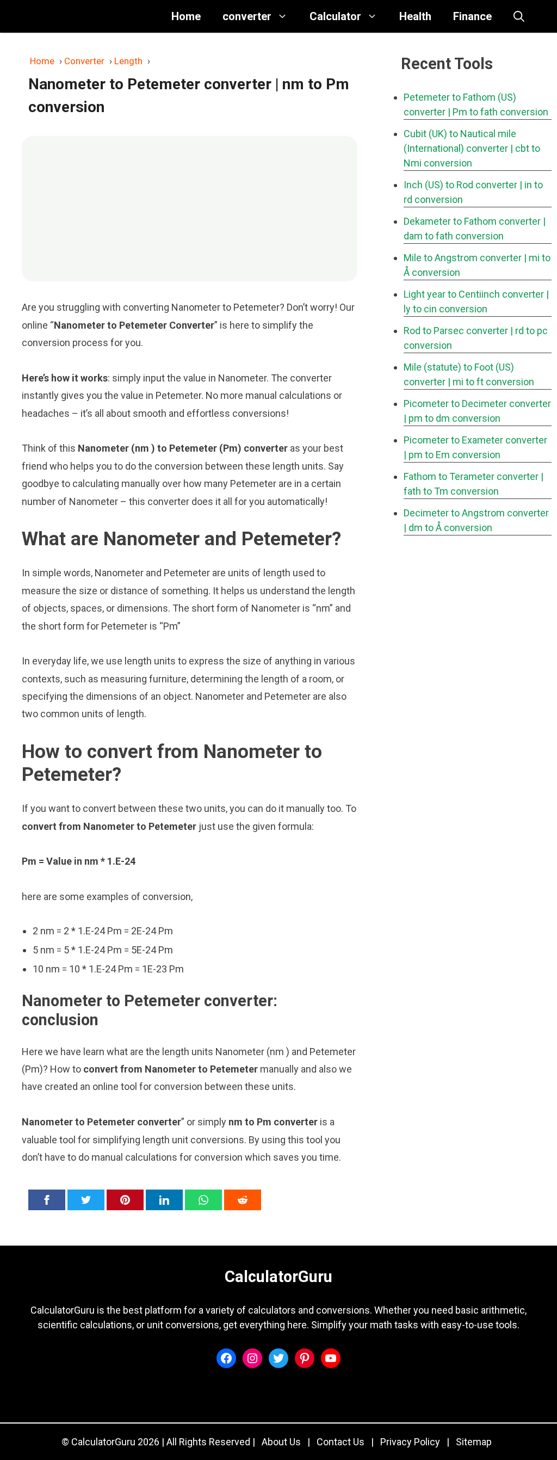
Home (186, 16)
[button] (519, 16)
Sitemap (474, 1441)
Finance (472, 16)
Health (415, 16)
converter (246, 16)
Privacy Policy (410, 1441)
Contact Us (340, 1441)
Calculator (335, 16)
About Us (281, 1441)
